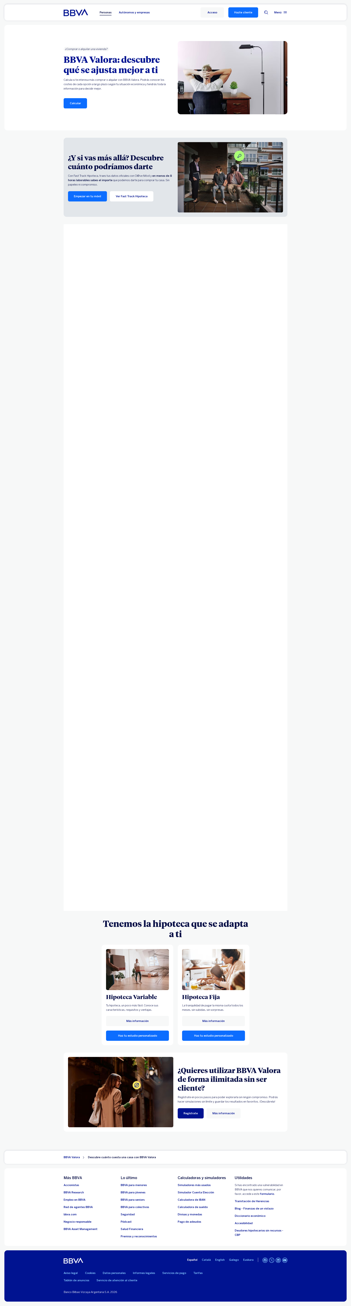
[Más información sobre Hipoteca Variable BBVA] (137, 969)
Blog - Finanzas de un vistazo (254, 1208)
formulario (267, 1194)
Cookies (90, 1273)
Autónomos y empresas (134, 12)
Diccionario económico (250, 1216)
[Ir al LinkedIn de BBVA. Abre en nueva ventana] (278, 1260)
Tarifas (198, 1273)
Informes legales (144, 1273)
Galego (234, 1259)
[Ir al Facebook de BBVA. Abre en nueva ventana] (265, 1260)
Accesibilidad (244, 1223)
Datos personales (114, 1273)
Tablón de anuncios (76, 1280)
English (220, 1259)
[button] (212, 12)
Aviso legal (71, 1273)
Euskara (248, 1259)
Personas (106, 12)
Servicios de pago (174, 1273)
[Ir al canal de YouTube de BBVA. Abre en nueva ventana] (284, 1260)
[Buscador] (266, 12)
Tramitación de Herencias (252, 1201)
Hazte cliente (243, 12)
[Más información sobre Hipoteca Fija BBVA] (213, 969)
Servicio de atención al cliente (117, 1280)
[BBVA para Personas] (76, 12)
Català (206, 1259)
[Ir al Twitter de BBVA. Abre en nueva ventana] (271, 1260)
